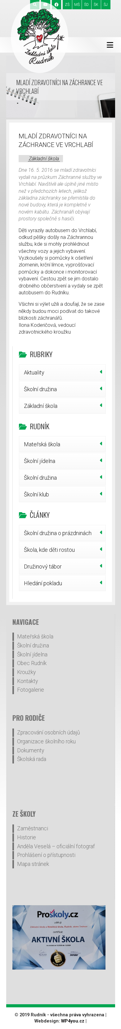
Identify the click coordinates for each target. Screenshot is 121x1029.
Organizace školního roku (46, 741)
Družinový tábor (43, 566)
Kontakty (27, 681)
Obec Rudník (32, 663)
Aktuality (34, 372)
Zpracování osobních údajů (48, 732)
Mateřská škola (42, 444)
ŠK (96, 4)
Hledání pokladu (43, 583)
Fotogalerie (30, 690)
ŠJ (106, 4)
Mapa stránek (33, 864)
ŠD (86, 4)
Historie (26, 837)
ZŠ (67, 4)
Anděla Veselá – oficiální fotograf (56, 846)
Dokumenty (30, 750)
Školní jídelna (39, 461)
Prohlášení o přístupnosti (46, 855)
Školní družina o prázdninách (58, 533)
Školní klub (36, 494)
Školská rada (31, 759)
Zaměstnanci (32, 828)
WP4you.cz (72, 1021)
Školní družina (40, 389)
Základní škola (44, 159)
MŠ (77, 4)
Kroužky (26, 672)
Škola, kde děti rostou (49, 550)
